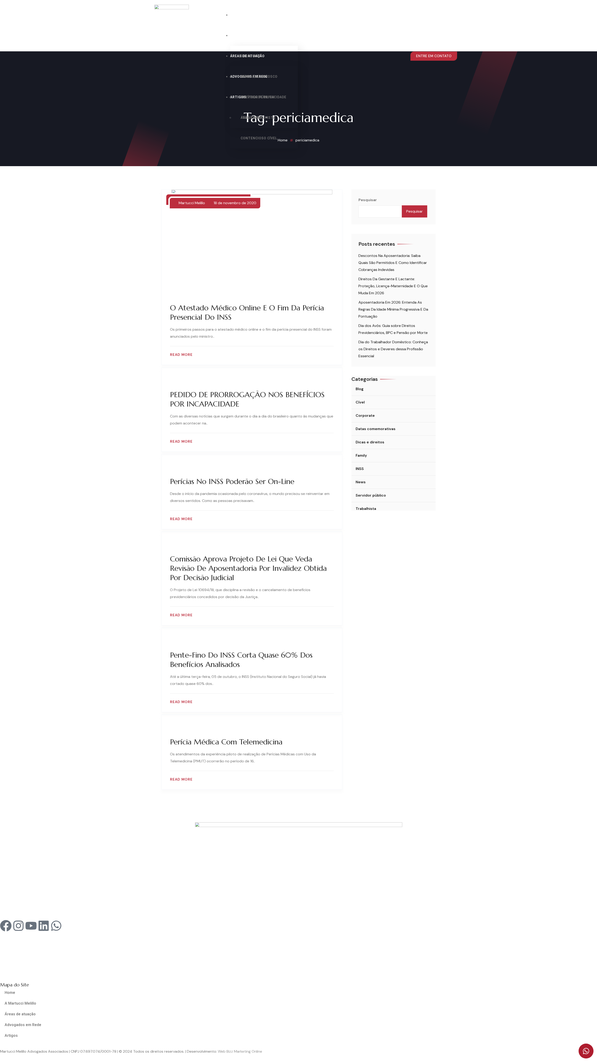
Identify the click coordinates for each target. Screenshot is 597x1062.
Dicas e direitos (370, 442)
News (361, 482)
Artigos (11, 1035)
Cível (360, 402)
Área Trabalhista (258, 117)
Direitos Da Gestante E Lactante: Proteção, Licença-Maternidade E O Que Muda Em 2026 (393, 286)
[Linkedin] (43, 926)
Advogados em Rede (23, 1025)
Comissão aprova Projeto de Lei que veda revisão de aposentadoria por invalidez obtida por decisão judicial (248, 568)
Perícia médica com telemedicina (226, 742)
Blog (360, 388)
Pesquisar (367, 199)
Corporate (365, 415)
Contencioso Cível (259, 138)
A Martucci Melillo (249, 35)
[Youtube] (31, 926)
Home (235, 15)
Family (361, 455)
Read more (181, 355)
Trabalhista (366, 508)
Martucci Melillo (192, 203)
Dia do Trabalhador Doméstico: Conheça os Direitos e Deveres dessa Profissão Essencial (393, 349)
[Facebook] (6, 926)
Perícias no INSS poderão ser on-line (232, 481)
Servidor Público (257, 97)
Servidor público (371, 495)
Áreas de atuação (247, 56)
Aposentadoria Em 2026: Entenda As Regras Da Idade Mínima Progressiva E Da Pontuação (393, 309)
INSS (245, 76)
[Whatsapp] (56, 926)
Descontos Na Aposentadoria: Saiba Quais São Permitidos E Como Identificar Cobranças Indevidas (392, 262)
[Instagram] (18, 926)
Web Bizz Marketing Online (240, 1051)
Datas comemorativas (376, 428)
